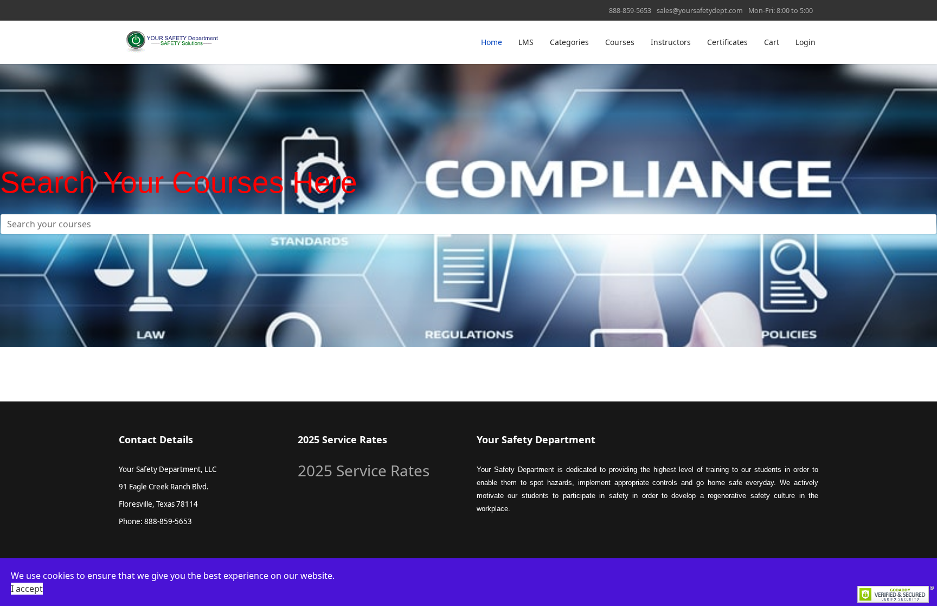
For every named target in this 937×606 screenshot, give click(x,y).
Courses (619, 42)
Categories (569, 42)
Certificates (727, 42)
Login (805, 42)
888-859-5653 (630, 10)
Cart (771, 42)
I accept (27, 589)
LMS (526, 42)
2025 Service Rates (363, 470)
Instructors (671, 42)
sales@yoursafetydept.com (700, 10)
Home (491, 42)
